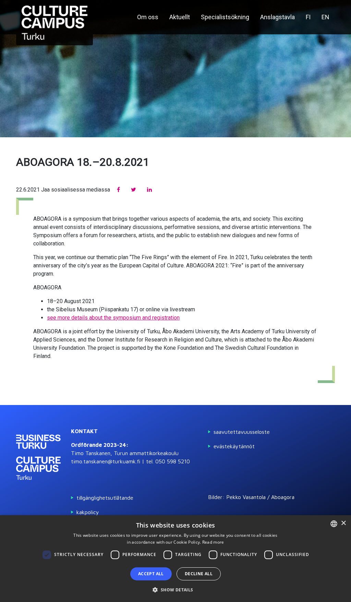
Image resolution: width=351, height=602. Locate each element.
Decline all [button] (199, 574)
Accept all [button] (151, 574)
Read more (213, 542)
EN (325, 17)
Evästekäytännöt (234, 446)
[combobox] (333, 523)
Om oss (147, 17)
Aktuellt (179, 17)
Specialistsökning (225, 17)
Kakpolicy (87, 512)
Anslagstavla (277, 17)
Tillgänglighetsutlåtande (104, 498)
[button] (175, 590)
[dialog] (175, 558)
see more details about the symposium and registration (113, 317)
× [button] (343, 523)
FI (308, 17)
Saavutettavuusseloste (242, 432)
